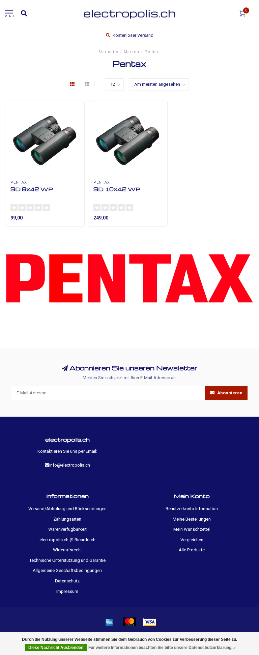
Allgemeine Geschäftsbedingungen (67, 570)
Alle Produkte (192, 549)
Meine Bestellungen (192, 519)
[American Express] (109, 622)
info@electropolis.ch (69, 465)
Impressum (67, 591)
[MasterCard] (129, 622)
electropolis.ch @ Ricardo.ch (67, 539)
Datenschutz (67, 580)
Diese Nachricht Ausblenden (55, 647)
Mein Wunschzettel (191, 529)
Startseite (108, 52)
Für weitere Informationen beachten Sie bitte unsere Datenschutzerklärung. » (162, 647)
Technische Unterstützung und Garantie (67, 560)
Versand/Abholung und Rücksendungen (67, 508)
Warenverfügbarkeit (67, 529)
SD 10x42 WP (116, 189)
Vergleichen (191, 539)
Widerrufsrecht (67, 549)
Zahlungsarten (67, 519)
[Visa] (149, 622)
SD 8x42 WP (31, 189)
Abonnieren (229, 392)
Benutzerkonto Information (192, 508)
